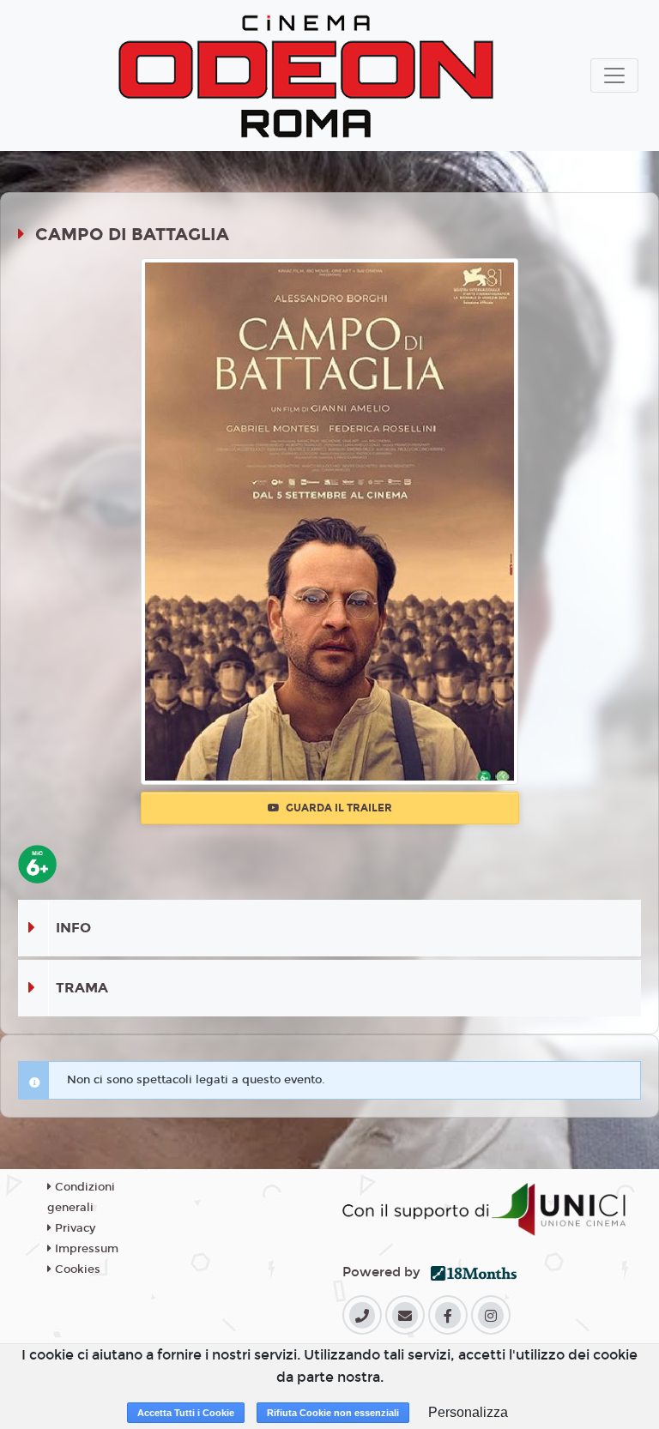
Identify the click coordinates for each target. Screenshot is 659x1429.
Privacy (73, 1228)
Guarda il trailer (337, 808)
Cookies (75, 1269)
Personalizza (468, 1412)
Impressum (84, 1249)
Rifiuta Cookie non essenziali (333, 1413)
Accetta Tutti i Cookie (185, 1413)
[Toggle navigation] (614, 75)
